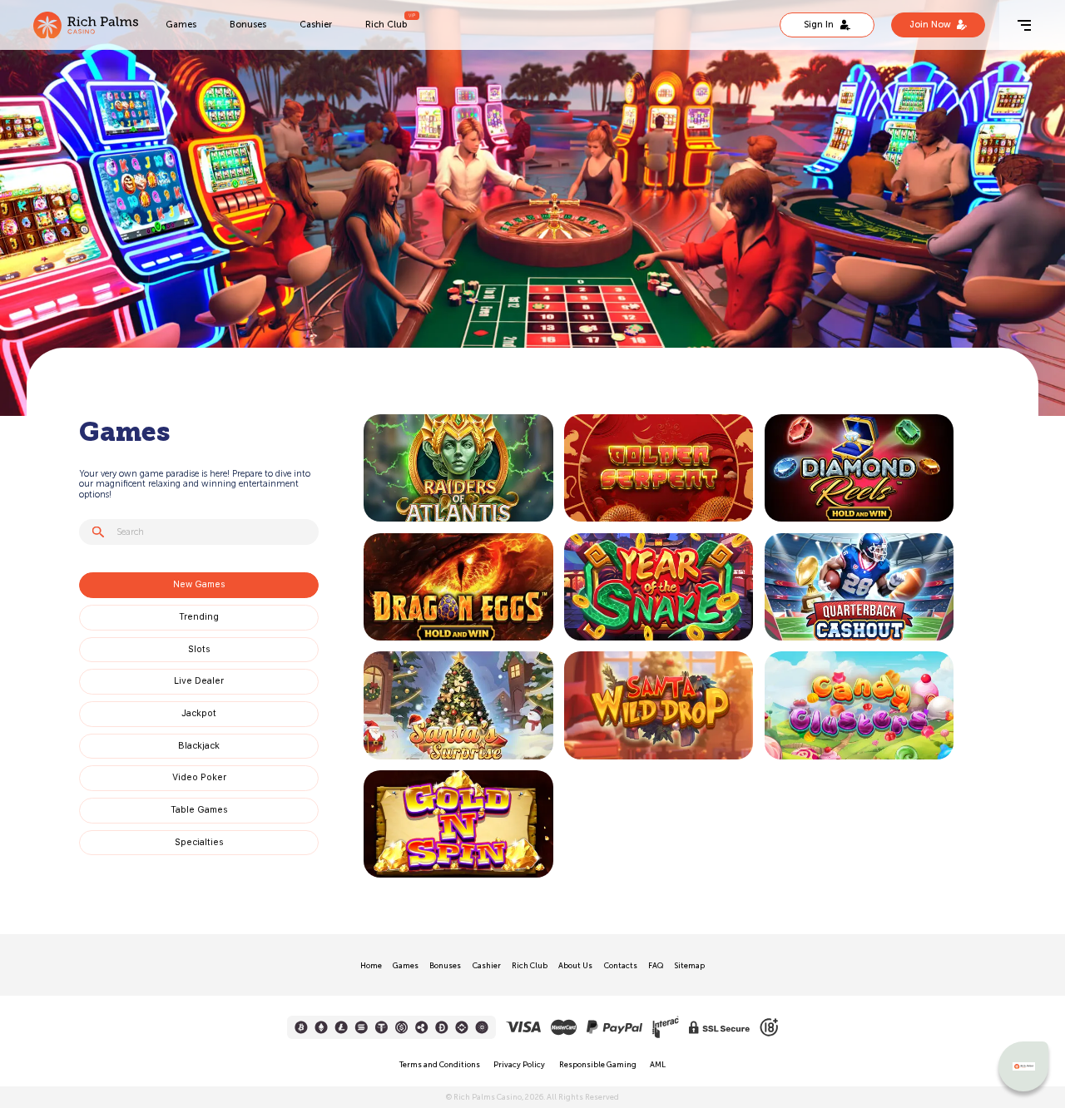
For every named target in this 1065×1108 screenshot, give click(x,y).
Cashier (316, 24)
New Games (199, 584)
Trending (199, 616)
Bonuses (248, 24)
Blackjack (199, 745)
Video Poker (199, 777)
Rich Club (386, 24)
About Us (575, 966)
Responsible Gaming (598, 1064)
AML (658, 1064)
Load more (393, 884)
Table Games (199, 809)
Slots (199, 649)
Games (181, 24)
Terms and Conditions (439, 1064)
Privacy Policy (519, 1064)
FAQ (656, 966)
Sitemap (690, 966)
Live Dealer (199, 680)
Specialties (199, 842)
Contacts (620, 966)
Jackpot (198, 713)
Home (371, 966)
